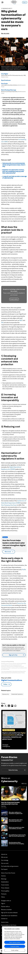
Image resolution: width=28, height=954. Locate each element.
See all (24, 783)
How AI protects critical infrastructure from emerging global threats (16, 844)
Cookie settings (14, 950)
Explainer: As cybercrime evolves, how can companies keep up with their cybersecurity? (13, 171)
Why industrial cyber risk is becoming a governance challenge (15, 821)
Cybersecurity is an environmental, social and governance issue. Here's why (13, 164)
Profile (24, 569)
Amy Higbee (4, 73)
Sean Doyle (4, 83)
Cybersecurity (6, 8)
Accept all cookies (15, 946)
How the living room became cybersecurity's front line (10, 803)
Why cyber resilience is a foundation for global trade (15, 813)
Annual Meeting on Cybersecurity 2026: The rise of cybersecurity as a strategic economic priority (17, 836)
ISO (2, 322)
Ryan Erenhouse (6, 80)
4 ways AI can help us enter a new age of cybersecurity (14, 177)
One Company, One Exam (9, 505)
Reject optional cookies (14, 942)
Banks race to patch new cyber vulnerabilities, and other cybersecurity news (16, 828)
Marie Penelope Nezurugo (8, 90)
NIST (20, 320)
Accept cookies (14, 299)
